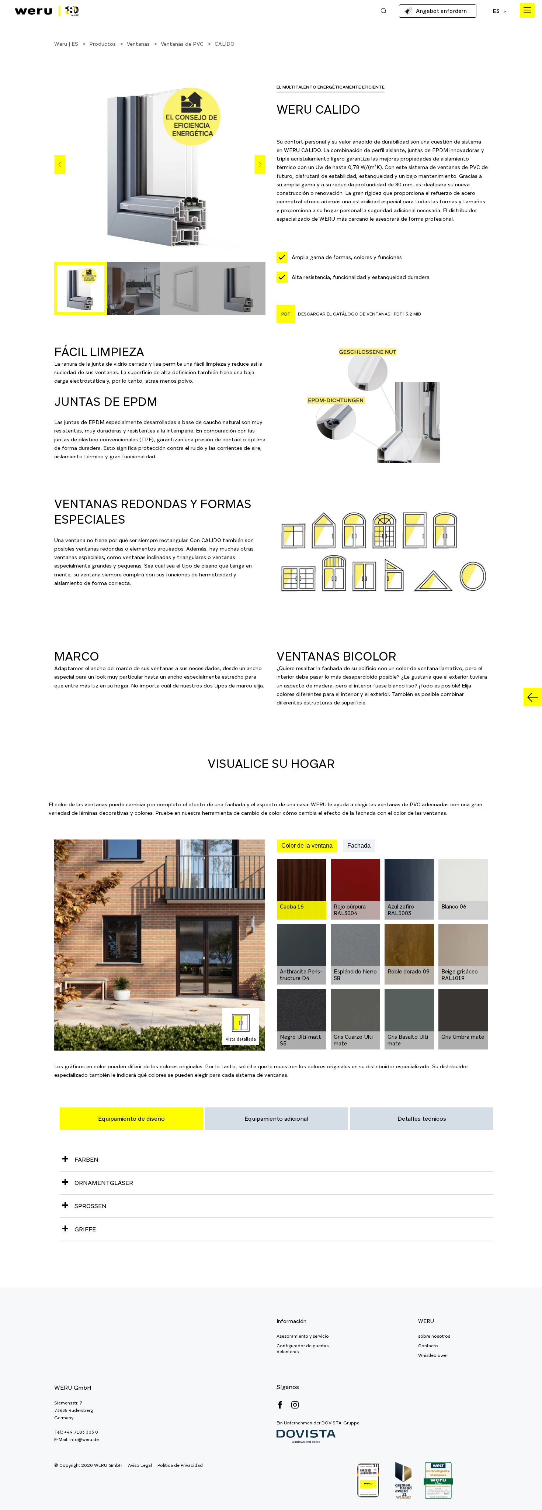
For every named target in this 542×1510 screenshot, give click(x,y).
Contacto (428, 1346)
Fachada (359, 845)
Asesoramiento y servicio (303, 1336)
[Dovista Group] (318, 1437)
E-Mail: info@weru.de (76, 1439)
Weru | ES (66, 44)
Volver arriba (520, 1487)
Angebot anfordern (441, 10)
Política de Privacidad (180, 1465)
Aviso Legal (140, 1465)
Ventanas (138, 44)
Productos (102, 44)
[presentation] (59, 164)
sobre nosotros (434, 1336)
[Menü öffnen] (527, 10)
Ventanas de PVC (182, 44)
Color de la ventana (307, 845)
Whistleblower (433, 1355)
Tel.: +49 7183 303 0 (76, 1432)
